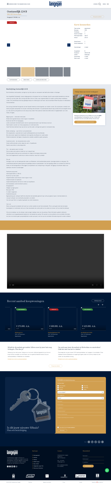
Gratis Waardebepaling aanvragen (85, 122)
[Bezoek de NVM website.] (13, 475)
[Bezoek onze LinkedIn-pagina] (14, 466)
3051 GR (10, 334)
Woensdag (86, 385)
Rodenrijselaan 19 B (47, 332)
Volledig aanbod (97, 300)
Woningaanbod (37, 455)
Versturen (62, 430)
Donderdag (86, 387)
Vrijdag (85, 389)
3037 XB (43, 334)
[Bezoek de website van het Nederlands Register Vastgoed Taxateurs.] (97, 476)
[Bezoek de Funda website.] (30, 476)
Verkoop (35, 459)
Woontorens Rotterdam (38, 468)
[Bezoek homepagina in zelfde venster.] (12, 452)
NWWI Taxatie (36, 461)
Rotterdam (15, 334)
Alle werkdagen (62, 385)
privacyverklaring (71, 427)
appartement (11, 336)
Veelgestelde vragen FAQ (38, 466)
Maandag (61, 387)
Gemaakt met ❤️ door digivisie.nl (97, 482)
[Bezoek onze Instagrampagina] (10, 466)
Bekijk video (26, 79)
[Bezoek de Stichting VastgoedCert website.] (64, 476)
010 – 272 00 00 (60, 460)
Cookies (80, 482)
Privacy (64, 482)
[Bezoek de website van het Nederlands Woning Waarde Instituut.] (80, 476)
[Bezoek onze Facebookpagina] (8, 466)
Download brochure (41, 79)
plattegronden (13, 79)
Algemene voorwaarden (47, 482)
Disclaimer (30, 482)
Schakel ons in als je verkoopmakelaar (17, 359)
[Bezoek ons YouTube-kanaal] (12, 466)
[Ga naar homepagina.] (55, 4)
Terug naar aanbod (97, 16)
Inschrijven (88, 466)
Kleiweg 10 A (12, 332)
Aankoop (35, 457)
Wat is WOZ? (36, 463)
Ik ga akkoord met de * (67, 427)
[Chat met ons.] (16, 466)
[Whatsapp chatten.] (107, 470)
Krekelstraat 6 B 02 (79, 332)
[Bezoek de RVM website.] (47, 476)
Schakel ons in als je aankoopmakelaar (67, 359)
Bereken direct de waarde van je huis (19, 4)
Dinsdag (61, 389)
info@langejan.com (61, 461)
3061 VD (76, 334)
